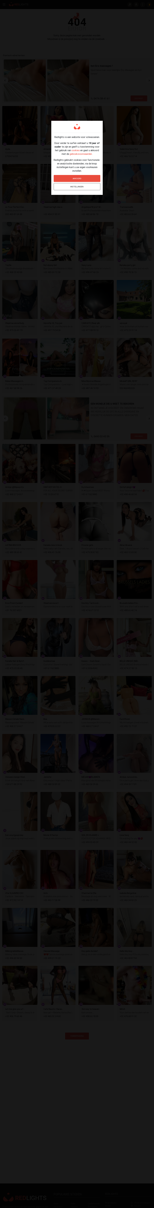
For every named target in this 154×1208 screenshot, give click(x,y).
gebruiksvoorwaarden (81, 153)
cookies (76, 150)
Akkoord (77, 178)
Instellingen (76, 186)
